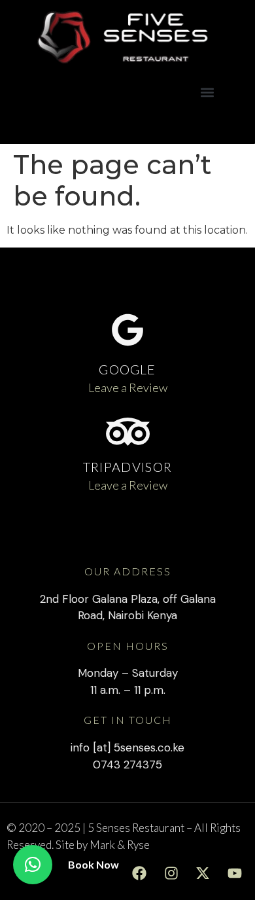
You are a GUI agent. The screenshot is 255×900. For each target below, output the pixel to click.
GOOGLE (127, 369)
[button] (207, 92)
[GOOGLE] (127, 330)
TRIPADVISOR (127, 467)
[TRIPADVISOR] (128, 432)
